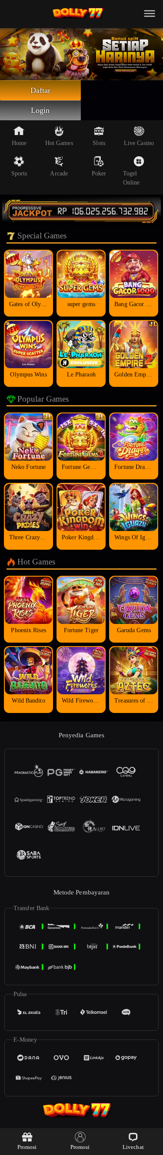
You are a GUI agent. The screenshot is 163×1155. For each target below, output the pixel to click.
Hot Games (59, 143)
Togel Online (131, 178)
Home (19, 143)
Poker (99, 173)
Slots (99, 143)
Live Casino (139, 143)
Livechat (133, 1147)
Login (40, 110)
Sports (19, 173)
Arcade (59, 173)
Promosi (27, 1147)
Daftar (40, 90)
